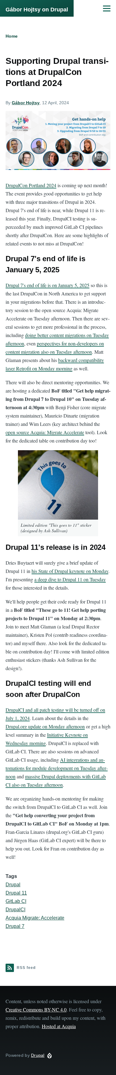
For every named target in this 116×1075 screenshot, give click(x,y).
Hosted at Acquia (59, 1026)
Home (12, 36)
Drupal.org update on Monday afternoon (45, 726)
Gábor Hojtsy (26, 102)
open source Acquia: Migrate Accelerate (45, 432)
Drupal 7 (15, 926)
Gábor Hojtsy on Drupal (37, 9)
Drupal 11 (16, 893)
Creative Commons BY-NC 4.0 (36, 1009)
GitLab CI (16, 901)
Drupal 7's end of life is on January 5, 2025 (47, 285)
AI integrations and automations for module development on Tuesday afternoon (57, 768)
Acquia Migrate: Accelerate (35, 918)
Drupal (13, 884)
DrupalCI (15, 909)
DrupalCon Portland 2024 (31, 185)
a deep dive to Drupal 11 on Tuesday (70, 579)
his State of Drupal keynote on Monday (70, 571)
